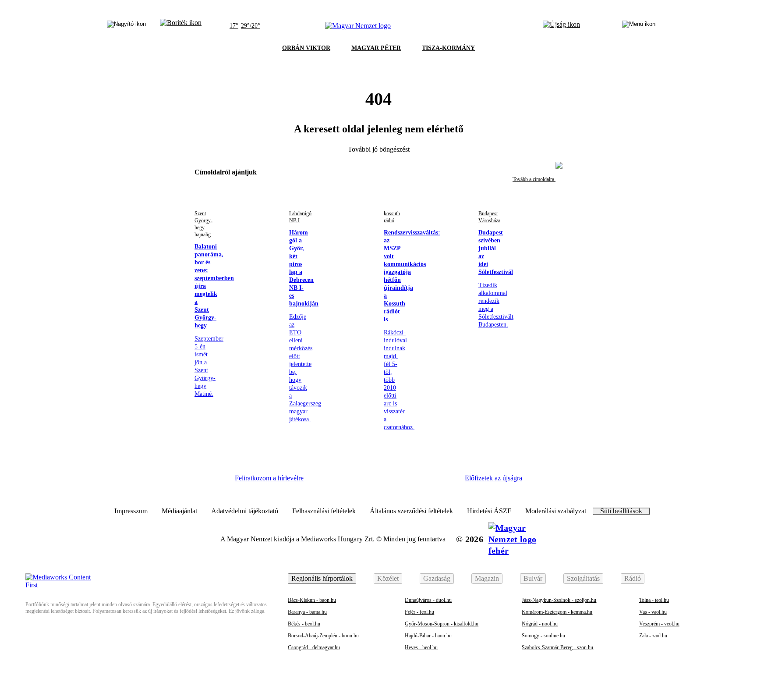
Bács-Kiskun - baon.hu (312, 600)
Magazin (487, 578)
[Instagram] (348, 481)
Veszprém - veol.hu (659, 624)
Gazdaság (436, 578)
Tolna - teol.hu (654, 600)
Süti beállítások (621, 511)
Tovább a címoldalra (534, 179)
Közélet (388, 578)
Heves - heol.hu (421, 647)
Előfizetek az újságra (493, 478)
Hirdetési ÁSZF (489, 511)
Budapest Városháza (489, 217)
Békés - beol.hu (304, 624)
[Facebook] (324, 481)
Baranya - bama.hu (307, 612)
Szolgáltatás (583, 578)
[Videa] (396, 481)
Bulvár (533, 578)
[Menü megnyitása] (638, 26)
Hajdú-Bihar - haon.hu (428, 636)
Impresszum (131, 511)
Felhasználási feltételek (324, 511)
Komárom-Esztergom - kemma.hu (557, 612)
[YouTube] (420, 481)
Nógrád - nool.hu (540, 624)
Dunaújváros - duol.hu (428, 600)
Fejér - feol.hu (419, 612)
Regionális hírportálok (322, 578)
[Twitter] (372, 481)
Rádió (632, 578)
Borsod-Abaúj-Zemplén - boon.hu (323, 636)
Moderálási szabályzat (555, 511)
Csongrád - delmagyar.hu (314, 647)
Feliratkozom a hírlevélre (269, 478)
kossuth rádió (392, 217)
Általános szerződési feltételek (411, 511)
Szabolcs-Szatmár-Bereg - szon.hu (557, 647)
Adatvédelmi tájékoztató (244, 511)
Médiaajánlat (179, 511)
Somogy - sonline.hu (543, 636)
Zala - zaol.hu (653, 636)
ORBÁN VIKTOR (306, 48)
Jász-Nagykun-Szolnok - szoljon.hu (559, 600)
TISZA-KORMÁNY (448, 48)
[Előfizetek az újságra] (561, 26)
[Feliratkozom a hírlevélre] (180, 26)
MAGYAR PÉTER (376, 48)
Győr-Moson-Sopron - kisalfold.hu (441, 624)
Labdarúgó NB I (300, 217)
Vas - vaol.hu (653, 612)
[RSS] (444, 481)
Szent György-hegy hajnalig (203, 224)
